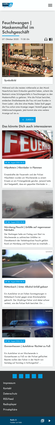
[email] (40, 376)
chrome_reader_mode (51, 39)
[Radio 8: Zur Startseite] (24, 5)
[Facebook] (15, 376)
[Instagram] (21, 376)
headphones (46, 39)
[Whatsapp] (27, 376)
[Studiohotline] (34, 376)
